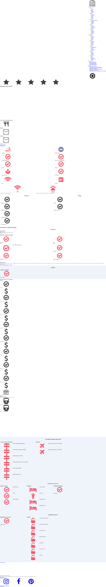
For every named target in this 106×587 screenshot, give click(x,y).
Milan (92, 57)
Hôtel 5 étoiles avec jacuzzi (93, 66)
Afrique (91, 24)
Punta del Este (93, 49)
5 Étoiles (91, 35)
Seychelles (92, 26)
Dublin (92, 60)
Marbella (92, 38)
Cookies (1, 585)
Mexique (92, 23)
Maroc (92, 27)
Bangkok (92, 50)
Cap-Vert (92, 28)
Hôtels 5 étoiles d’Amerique (93, 64)
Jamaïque (92, 22)
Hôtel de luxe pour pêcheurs (93, 68)
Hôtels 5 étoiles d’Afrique (93, 63)
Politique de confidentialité (5, 585)
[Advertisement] (53, 569)
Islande (92, 12)
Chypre (92, 16)
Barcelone (92, 42)
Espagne (92, 9)
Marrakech (92, 41)
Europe (91, 13)
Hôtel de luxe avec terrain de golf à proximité (95, 69)
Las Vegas (92, 46)
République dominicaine (94, 20)
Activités (89, 65)
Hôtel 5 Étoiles (2, 577)
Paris (92, 45)
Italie (92, 10)
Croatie (92, 17)
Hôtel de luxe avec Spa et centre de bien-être (95, 67)
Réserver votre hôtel (2, 144)
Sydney (92, 37)
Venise (92, 48)
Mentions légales (2, 586)
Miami (92, 59)
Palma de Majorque (93, 47)
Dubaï (92, 56)
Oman (92, 25)
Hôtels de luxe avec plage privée (94, 70)
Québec (92, 52)
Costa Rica (92, 21)
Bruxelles (92, 44)
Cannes (92, 39)
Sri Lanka (92, 32)
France (92, 18)
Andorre (92, 15)
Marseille (92, 53)
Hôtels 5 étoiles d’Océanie (93, 62)
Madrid (92, 43)
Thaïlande (92, 31)
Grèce (92, 14)
